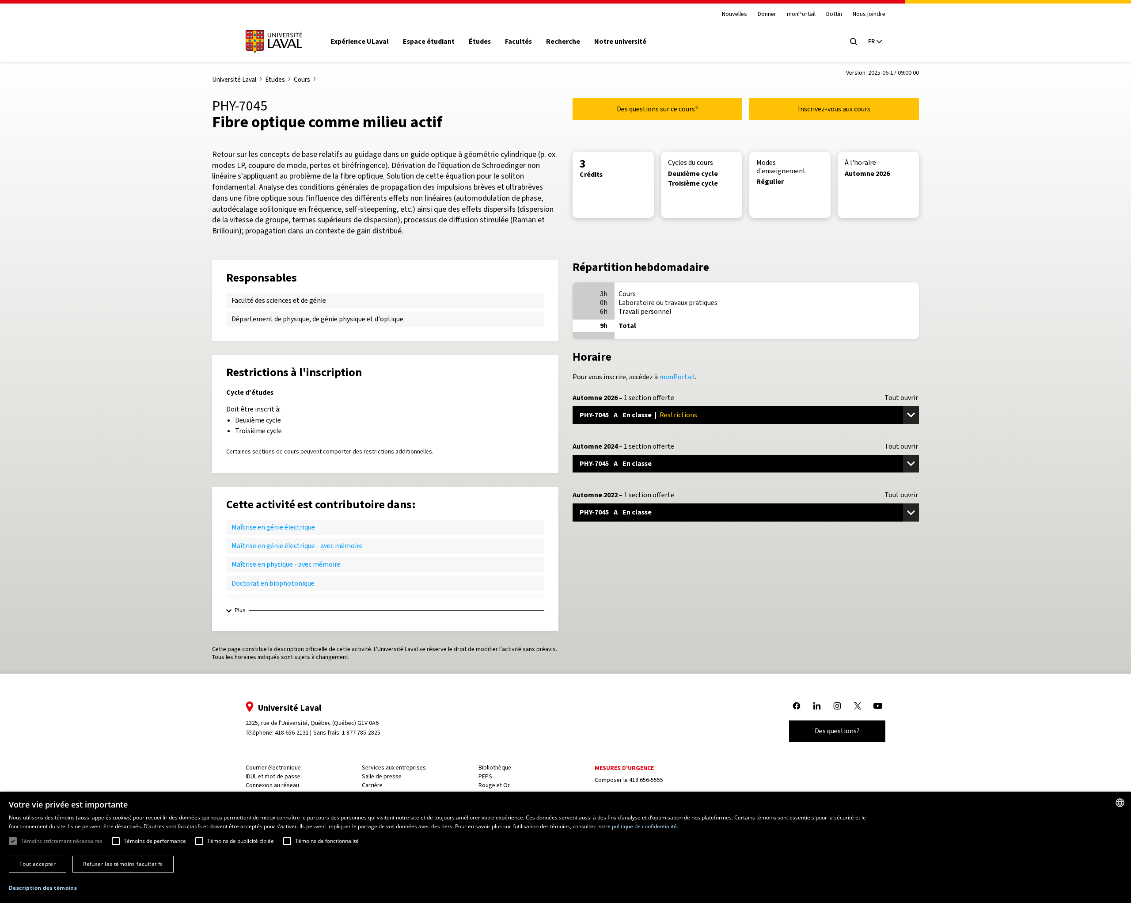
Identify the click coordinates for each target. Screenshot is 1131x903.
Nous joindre (869, 14)
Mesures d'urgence (624, 768)
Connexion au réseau (272, 785)
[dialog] (565, 847)
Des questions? (837, 730)
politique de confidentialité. (645, 826)
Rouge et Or (494, 785)
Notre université (620, 41)
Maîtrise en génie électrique (273, 527)
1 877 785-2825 (361, 732)
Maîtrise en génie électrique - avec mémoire (297, 545)
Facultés (518, 41)
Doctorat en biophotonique (273, 583)
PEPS (485, 776)
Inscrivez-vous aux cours (834, 109)
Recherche (563, 41)
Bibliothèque (494, 767)
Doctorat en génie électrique (275, 601)
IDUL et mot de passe (273, 776)
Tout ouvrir (901, 398)
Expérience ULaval (359, 41)
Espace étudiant (429, 41)
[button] (43, 888)
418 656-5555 (646, 780)
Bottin (834, 14)
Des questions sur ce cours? (657, 109)
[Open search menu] (853, 41)
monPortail (801, 14)
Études (480, 41)
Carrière (372, 785)
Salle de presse (382, 776)
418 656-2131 (292, 732)
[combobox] (1120, 802)
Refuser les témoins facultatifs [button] (123, 864)
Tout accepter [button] (37, 864)
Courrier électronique (273, 767)
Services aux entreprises (394, 767)
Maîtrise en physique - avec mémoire (286, 564)
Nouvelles (734, 14)
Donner (767, 14)
